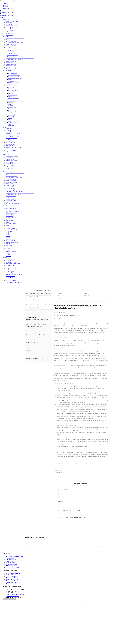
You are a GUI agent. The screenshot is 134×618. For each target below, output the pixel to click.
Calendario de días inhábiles (12, 135)
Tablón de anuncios (10, 33)
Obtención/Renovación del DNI (13, 147)
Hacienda (10, 104)
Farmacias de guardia (11, 65)
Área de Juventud (11, 559)
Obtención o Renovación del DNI (14, 274)
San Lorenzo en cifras (11, 41)
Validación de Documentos (14, 581)
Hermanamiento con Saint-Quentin (14, 42)
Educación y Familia (13, 96)
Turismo (10, 124)
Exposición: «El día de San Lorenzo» (35, 341)
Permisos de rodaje (10, 144)
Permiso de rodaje (10, 277)
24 (26, 307)
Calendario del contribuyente (13, 133)
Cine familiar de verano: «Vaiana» (35, 358)
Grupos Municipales (11, 29)
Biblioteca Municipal (13, 79)
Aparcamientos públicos (12, 55)
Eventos (30, 285)
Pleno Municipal (9, 27)
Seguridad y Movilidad (13, 121)
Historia (7, 39)
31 (26, 363)
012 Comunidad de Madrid (12, 69)
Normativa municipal (11, 30)
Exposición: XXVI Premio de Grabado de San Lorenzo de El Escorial (37, 332)
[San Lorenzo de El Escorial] (7, 12)
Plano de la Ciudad (12, 564)
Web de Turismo (11, 565)
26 (34, 307)
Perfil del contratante (11, 32)
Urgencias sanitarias (11, 64)
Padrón (7, 149)
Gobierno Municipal (10, 24)
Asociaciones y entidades (12, 50)
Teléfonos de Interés (11, 196)
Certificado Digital (10, 145)
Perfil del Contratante (11, 167)
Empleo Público (9, 35)
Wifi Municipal (10, 558)
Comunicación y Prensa (13, 567)
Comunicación (11, 87)
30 (49, 307)
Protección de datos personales (14, 152)
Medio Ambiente (12, 107)
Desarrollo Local (12, 95)
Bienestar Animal (12, 81)
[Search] (0, 14)
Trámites (5, 127)
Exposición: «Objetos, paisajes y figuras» (37, 324)
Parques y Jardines (10, 49)
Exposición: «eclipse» (31, 317)
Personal (8, 243)
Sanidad (10, 118)
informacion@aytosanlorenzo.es (15, 594)
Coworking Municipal (11, 223)
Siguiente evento (100, 546)
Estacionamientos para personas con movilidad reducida (20, 58)
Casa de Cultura (9, 216)
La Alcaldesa (9, 22)
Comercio (10, 84)
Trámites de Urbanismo (11, 139)
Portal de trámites (10, 129)
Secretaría (10, 119)
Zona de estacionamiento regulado (14, 56)
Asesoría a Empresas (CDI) (15, 78)
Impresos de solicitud (11, 150)
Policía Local (11, 115)
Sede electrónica (10, 130)
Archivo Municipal (12, 73)
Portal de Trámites (10, 259)
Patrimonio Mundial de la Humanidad (15, 38)
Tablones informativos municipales (14, 59)
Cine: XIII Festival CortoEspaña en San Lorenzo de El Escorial (38, 350)
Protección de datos (11, 576)
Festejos (10, 102)
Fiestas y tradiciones (11, 44)
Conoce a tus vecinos (11, 45)
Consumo (10, 89)
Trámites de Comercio (11, 138)
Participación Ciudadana (14, 112)
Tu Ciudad (5, 171)
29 (45, 307)
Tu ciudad (5, 36)
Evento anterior (33, 546)
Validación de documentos (12, 136)
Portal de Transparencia (12, 21)
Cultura (10, 92)
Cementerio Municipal (13, 82)
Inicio (27, 285)
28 (41, 307)
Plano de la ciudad (10, 53)
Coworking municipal (13, 90)
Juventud (10, 105)
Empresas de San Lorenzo (12, 52)
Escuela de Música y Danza (15, 101)
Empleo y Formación (13, 98)
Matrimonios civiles (10, 276)
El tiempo (8, 67)
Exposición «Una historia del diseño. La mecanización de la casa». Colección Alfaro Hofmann (74, 463)
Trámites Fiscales (10, 141)
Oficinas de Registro (13, 110)
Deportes (10, 93)
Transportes (9, 62)
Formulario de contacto (13, 596)
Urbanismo (11, 125)
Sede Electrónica (11, 574)
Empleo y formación (10, 231)
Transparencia (12, 122)
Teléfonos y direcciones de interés (16, 556)
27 (37, 307)
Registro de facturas (11, 132)
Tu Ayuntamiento (7, 19)
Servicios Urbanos (12, 109)
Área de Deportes (11, 562)
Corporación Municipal (11, 25)
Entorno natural (9, 47)
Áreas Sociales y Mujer (14, 76)
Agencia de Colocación (14, 75)
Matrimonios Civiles (10, 142)
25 (30, 307)
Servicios (8, 70)
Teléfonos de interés (11, 61)
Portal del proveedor (12, 579)
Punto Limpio (11, 116)
